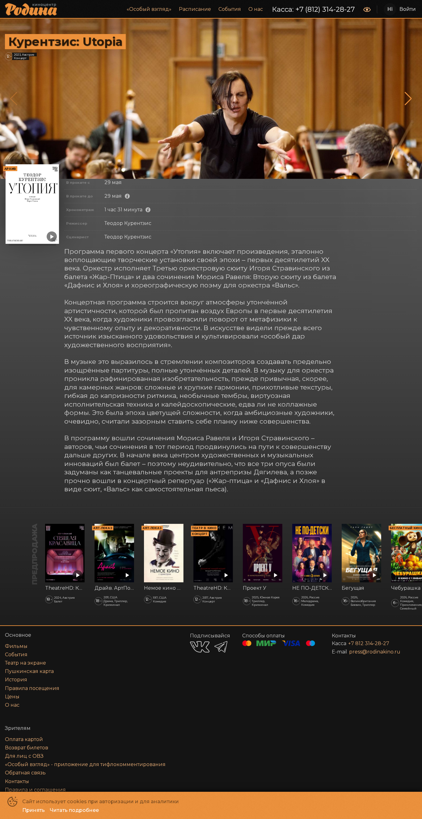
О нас (255, 9)
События (229, 9)
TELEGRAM (220, 647)
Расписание (195, 9)
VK (199, 647)
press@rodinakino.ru (374, 652)
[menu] (211, 9)
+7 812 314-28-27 (368, 643)
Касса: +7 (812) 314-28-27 (313, 9)
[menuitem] (149, 9)
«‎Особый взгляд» (149, 9)
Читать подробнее (74, 810)
